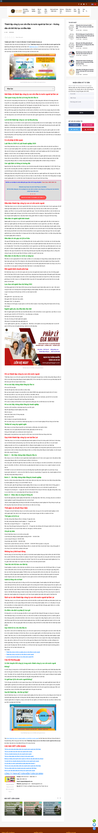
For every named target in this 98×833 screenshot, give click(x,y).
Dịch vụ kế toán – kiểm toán (54, 10)
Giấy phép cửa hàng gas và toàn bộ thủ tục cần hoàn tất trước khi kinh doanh (84, 71)
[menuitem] (1, 1)
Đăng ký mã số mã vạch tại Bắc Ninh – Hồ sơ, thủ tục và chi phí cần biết (84, 27)
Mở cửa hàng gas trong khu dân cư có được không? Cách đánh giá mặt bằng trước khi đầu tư (85, 35)
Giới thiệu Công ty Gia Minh (26, 11)
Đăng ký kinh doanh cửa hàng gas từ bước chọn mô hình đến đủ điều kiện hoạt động (84, 62)
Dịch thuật (75, 10)
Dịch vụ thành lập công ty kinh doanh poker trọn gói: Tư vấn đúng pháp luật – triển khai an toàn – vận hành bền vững (13, 808)
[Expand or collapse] (53, 88)
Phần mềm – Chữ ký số (69, 10)
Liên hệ (84, 10)
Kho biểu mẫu (79, 11)
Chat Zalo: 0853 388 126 (49, 182)
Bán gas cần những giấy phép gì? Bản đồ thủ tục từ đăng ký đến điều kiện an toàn (85, 44)
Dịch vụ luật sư (61, 11)
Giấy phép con (46, 11)
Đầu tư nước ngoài (39, 11)
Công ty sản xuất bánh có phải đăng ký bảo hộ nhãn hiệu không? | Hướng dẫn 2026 (52, 810)
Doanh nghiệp (33, 10)
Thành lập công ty (33, 46)
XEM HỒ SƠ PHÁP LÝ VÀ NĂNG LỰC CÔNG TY (33, 197)
